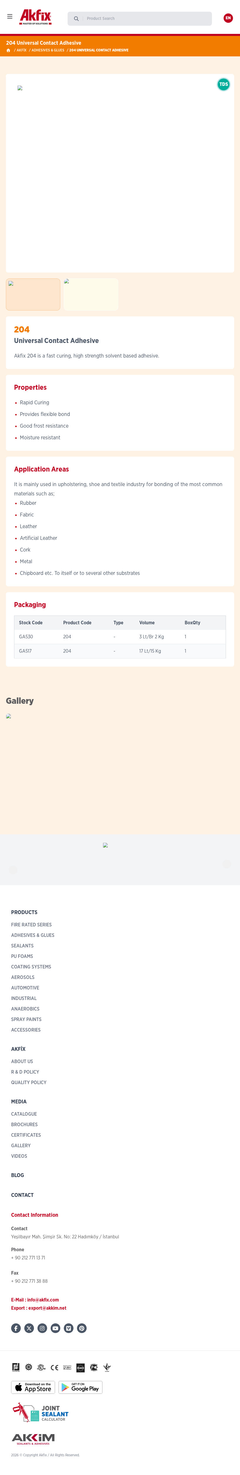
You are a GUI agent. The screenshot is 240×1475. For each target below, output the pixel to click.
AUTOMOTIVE (25, 988)
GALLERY (21, 1145)
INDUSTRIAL (24, 998)
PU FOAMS (22, 956)
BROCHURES (24, 1124)
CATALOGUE (24, 1114)
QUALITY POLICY (29, 1082)
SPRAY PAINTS (26, 1019)
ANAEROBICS (25, 1009)
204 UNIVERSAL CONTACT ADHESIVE (98, 50)
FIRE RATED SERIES (31, 925)
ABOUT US (22, 1061)
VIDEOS (19, 1156)
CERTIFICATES (26, 1135)
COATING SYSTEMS (31, 967)
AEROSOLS (23, 977)
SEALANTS (22, 946)
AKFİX (22, 50)
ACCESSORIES (26, 1030)
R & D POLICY (25, 1072)
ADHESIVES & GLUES (48, 50)
